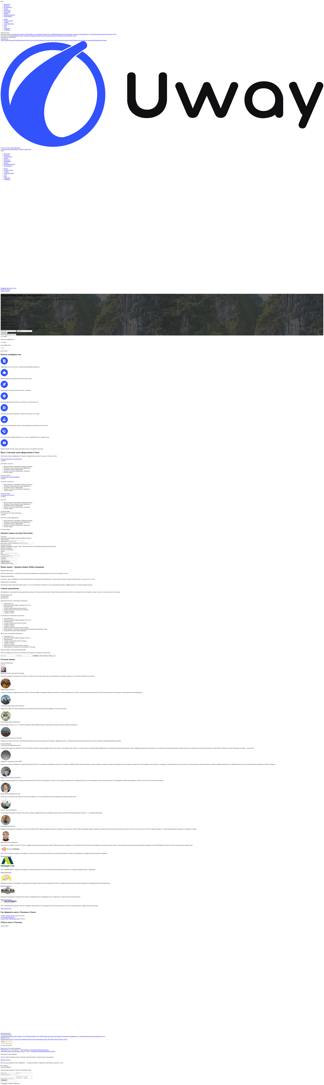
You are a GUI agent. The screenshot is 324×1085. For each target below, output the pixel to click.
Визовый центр (5, 288)
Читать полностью (6, 856)
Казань (6, 9)
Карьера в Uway (111, 34)
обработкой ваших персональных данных (13, 1051)
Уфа (5, 27)
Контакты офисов (42, 34)
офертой (26, 1050)
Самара (6, 22)
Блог (30, 149)
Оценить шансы (5, 561)
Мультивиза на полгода (7, 495)
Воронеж (6, 5)
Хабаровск (7, 28)
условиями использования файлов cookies (43, 1051)
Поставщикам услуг (85, 34)
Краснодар (7, 10)
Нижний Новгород (9, 15)
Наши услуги (33, 34)
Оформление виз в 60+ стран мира (20, 35)
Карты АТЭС (73, 35)
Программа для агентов (72, 34)
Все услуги (13, 288)
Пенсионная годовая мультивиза (10, 477)
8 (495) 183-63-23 (15, 148)
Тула (5, 25)
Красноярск (7, 12)
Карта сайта (4, 1048)
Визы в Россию (64, 35)
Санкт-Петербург (9, 24)
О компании (15, 34)
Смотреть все (4, 39)
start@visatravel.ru (10, 917)
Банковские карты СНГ (52, 35)
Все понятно (4, 1065)
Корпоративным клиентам (99, 34)
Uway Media (51, 34)
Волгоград (7, 4)
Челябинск (7, 30)
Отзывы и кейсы (24, 34)
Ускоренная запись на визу (38, 35)
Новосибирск (8, 16)
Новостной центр (60, 34)
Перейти (3, 1060)
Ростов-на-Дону (8, 20)
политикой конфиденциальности (39, 1050)
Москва (6, 13)
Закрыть (8, 1060)
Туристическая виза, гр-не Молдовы (11, 459)
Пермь (6, 19)
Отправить (4, 332)
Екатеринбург (8, 7)
